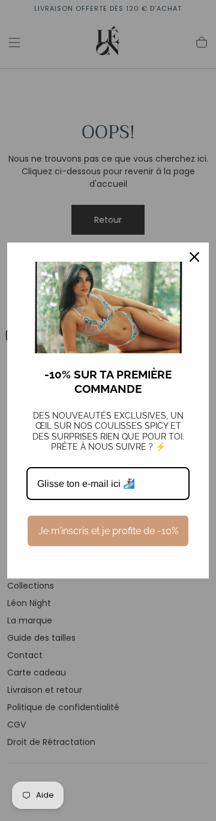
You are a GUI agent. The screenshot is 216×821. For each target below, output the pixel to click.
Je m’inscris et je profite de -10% (108, 531)
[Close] (194, 257)
